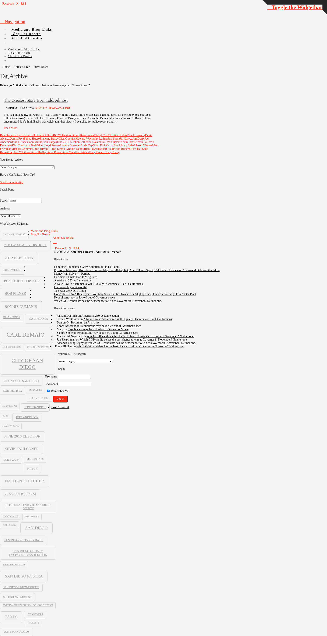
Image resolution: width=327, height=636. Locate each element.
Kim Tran (17, 145)
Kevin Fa (141, 142)
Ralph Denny (76, 148)
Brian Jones (87, 135)
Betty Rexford (21, 135)
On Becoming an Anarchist (70, 287)
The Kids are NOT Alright (70, 290)
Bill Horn (47, 135)
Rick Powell (91, 148)
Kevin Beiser (112, 142)
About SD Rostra (63, 237)
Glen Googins (67, 138)
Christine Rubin (117, 135)
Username (51, 376)
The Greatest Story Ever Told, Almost (36, 100)
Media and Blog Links (44, 231)
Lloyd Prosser (52, 145)
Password (52, 383)
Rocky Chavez (10, 516)
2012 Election (19, 258)
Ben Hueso (6, 135)
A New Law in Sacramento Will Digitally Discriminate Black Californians (98, 283)
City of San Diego (27, 364)
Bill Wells (59, 135)
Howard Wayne (85, 138)
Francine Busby (49, 138)
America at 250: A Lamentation (73, 280)
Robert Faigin (107, 148)
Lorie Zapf (87, 145)
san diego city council (23, 540)
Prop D (55, 148)
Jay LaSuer (101, 138)
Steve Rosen (54, 152)
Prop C (46, 148)
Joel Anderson (27, 417)
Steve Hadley (38, 152)
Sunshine (41, 108)
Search (4, 200)
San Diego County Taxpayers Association (28, 553)
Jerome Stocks (39, 398)
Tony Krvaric (97, 152)
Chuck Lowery (136, 135)
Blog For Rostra (40, 234)
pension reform (20, 494)
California (38, 318)
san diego (36, 528)
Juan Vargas (49, 142)
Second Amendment (17, 596)
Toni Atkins (82, 152)
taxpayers (35, 614)
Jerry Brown (10, 406)
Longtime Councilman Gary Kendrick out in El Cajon (86, 266)
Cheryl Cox (101, 135)
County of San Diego (21, 381)
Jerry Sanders (35, 407)
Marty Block (113, 145)
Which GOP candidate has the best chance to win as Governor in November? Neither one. (108, 300)
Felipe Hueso (32, 138)
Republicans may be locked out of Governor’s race (84, 297)
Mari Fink (100, 145)
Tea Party (33, 623)
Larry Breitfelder (33, 145)
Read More (10, 128)
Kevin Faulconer (21, 449)
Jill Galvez (126, 138)
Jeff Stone (114, 138)
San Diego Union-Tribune (21, 587)
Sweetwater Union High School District (28, 605)
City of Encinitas (38, 347)
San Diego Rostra (24, 576)
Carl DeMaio (25, 335)
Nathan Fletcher (24, 481)
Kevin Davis (127, 142)
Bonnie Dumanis (21, 306)
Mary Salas (127, 145)
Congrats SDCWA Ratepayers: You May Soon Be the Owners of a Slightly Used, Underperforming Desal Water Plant (125, 294)
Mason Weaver (143, 145)
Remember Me (59, 391)
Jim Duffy (138, 138)
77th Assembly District (25, 245)
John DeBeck (20, 142)
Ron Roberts (122, 148)
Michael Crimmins (22, 148)
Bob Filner (15, 293)
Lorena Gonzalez (70, 145)
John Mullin (35, 142)
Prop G (63, 148)
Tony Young (112, 152)
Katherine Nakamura (92, 142)
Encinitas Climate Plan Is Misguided (75, 277)
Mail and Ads (35, 459)
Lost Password (60, 407)
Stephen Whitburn (19, 152)
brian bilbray (72, 135)
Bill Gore (36, 135)
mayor (32, 468)
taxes (11, 617)
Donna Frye (16, 138)
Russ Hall (136, 148)
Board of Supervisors (22, 281)
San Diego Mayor (14, 564)
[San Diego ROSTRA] (15, 41)
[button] (12, 21)
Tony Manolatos (16, 631)
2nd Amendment (14, 234)
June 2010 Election (68, 142)
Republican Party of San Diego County (28, 506)
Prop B (37, 148)
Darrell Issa (12, 390)
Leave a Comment (59, 108)
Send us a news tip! (11, 182)
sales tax (9, 524)
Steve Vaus (68, 152)
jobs (5, 416)
